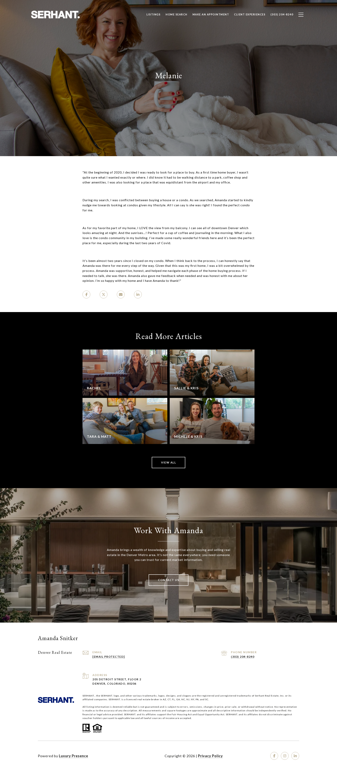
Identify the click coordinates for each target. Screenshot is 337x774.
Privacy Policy (210, 756)
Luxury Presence (73, 756)
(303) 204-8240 (242, 656)
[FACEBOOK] (274, 756)
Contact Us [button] (168, 580)
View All (168, 462)
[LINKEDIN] (295, 756)
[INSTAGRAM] (285, 756)
